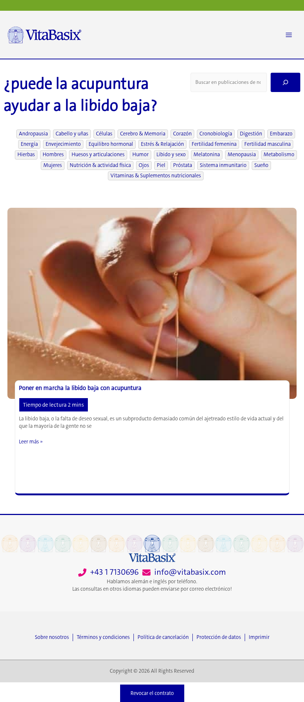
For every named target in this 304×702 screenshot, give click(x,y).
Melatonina (207, 154)
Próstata (182, 165)
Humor (140, 154)
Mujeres (52, 165)
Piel (161, 165)
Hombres (53, 154)
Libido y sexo (171, 154)
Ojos (144, 165)
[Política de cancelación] (165, 637)
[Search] (285, 82)
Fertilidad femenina (214, 144)
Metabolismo (279, 154)
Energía (29, 144)
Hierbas (26, 154)
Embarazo (281, 133)
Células (104, 133)
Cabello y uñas (72, 133)
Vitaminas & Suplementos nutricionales (155, 175)
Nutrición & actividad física (100, 165)
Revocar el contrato (152, 693)
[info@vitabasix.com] (184, 572)
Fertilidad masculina (267, 144)
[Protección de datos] (220, 637)
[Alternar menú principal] (289, 35)
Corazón (182, 133)
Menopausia (242, 154)
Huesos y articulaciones (98, 154)
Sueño (261, 165)
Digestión (251, 133)
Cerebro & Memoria (142, 133)
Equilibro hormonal (111, 144)
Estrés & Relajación (162, 144)
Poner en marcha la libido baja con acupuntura (80, 388)
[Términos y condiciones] (105, 637)
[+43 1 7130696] (108, 572)
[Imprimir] (259, 637)
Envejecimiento (63, 144)
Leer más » (31, 442)
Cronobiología (215, 133)
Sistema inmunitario (223, 165)
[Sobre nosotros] (54, 637)
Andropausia (33, 133)
